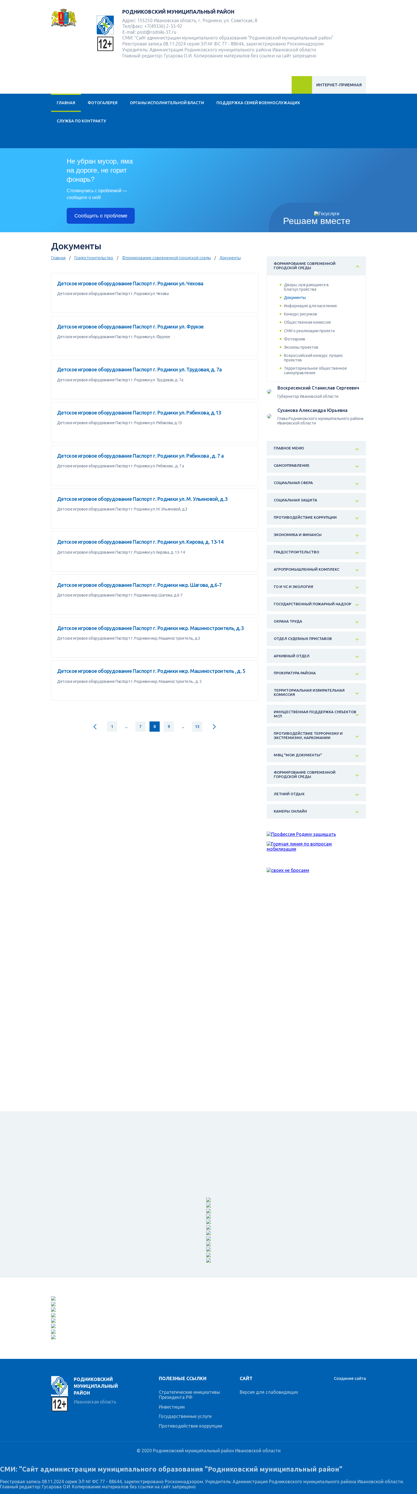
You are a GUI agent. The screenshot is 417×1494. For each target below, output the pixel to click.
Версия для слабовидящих (269, 1392)
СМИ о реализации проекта (309, 330)
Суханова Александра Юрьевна (312, 410)
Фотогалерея (102, 103)
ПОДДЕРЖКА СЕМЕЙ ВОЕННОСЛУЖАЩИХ (258, 103)
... (126, 726)
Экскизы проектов (301, 347)
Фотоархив (294, 339)
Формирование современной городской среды (166, 258)
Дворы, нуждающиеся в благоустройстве (306, 287)
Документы (230, 258)
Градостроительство (93, 258)
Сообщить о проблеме (100, 216)
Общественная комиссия (307, 322)
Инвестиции (172, 1406)
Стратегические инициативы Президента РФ (189, 1395)
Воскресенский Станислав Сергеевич (318, 387)
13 (197, 726)
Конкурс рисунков (300, 314)
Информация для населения (310, 306)
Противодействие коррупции (190, 1425)
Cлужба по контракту (81, 121)
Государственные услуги (185, 1416)
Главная (66, 103)
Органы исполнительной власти (167, 103)
